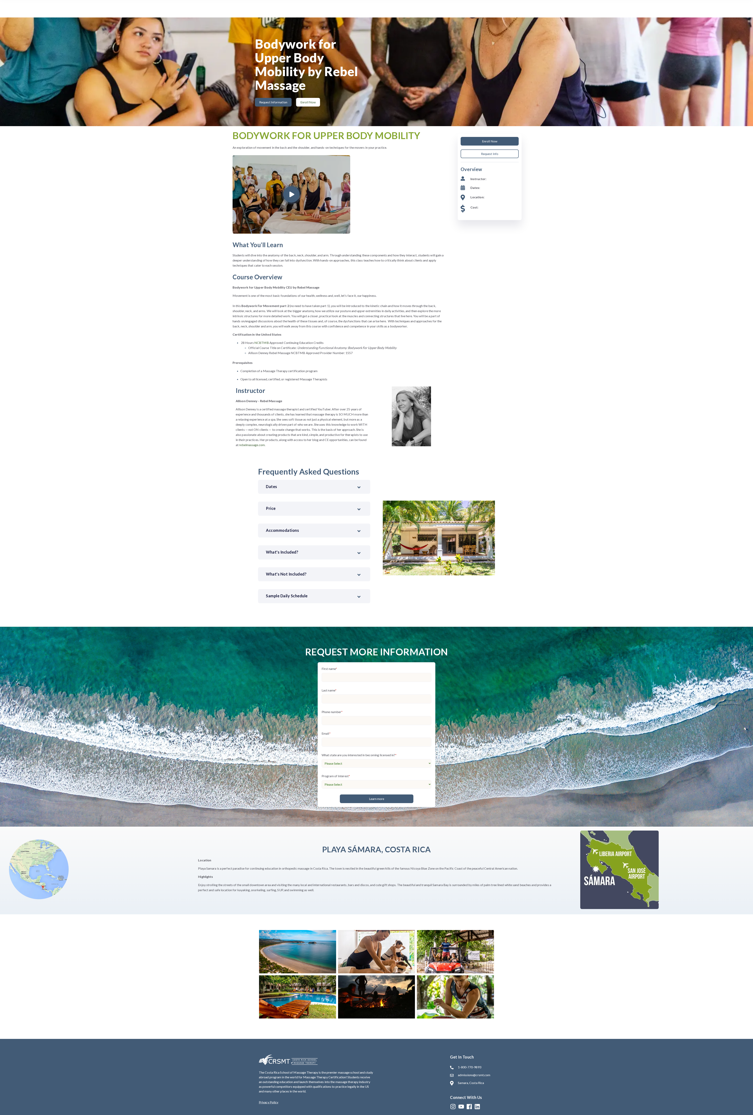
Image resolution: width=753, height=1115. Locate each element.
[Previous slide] (389, 539)
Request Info (489, 154)
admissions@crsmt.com (474, 1075)
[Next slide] (489, 539)
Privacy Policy (268, 1102)
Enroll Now (489, 141)
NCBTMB (261, 342)
